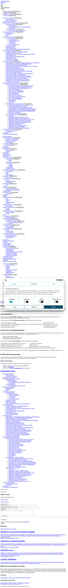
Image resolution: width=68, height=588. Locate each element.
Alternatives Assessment (11, 45)
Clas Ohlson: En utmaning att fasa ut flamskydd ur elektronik (18, 77)
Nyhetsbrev (13, 582)
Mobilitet (8, 209)
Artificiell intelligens (7, 136)
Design (7, 230)
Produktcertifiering (10, 249)
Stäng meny (7, 7)
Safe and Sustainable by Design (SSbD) (16, 30)
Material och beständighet (8, 197)
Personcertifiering (9, 250)
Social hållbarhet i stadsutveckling (13, 219)
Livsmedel (5, 194)
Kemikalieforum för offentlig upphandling (14, 103)
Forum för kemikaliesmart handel (13, 84)
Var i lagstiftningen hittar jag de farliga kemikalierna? (19, 26)
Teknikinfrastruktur (7, 243)
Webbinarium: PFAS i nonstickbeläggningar (17, 125)
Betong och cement (10, 150)
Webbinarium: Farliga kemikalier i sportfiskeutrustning (19, 122)
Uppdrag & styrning (10, 265)
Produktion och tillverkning (9, 211)
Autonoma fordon (9, 171)
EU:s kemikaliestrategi (10, 29)
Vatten (7, 184)
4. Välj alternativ (11, 43)
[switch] (26, 302)
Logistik (7, 208)
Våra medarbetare (9, 277)
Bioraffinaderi (6, 143)
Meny (2, 7)
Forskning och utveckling (8, 240)
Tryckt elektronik (9, 142)
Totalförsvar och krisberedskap (9, 233)
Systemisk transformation (8, 228)
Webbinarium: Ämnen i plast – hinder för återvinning (19, 120)
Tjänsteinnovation (9, 232)
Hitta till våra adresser (14, 577)
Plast (7, 198)
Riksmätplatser (9, 206)
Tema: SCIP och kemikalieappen (15, 98)
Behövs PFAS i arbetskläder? (14, 112)
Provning (5, 242)
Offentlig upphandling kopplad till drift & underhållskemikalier (21, 111)
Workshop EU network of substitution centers (18, 117)
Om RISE (5, 15)
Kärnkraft (10, 163)
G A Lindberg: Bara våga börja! (12, 81)
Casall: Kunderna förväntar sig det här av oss (15, 69)
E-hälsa (7, 180)
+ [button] (13, 373)
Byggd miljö (5, 148)
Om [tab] (54, 284)
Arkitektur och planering (11, 221)
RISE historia (8, 273)
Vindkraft (10, 166)
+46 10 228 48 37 (4, 499)
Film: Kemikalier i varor (11, 55)
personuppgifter (26, 521)
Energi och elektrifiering (8, 157)
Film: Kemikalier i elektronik (12, 58)
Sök (1, 4)
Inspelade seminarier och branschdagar (11, 83)
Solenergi (10, 165)
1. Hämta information (12, 39)
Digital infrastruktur (7, 154)
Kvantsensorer (9, 193)
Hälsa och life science (7, 178)
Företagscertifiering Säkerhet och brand (14, 251)
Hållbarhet (8, 267)
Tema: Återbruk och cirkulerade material (16, 96)
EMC (7, 173)
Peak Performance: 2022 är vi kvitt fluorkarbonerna (16, 78)
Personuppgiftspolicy (5, 584)
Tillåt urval (34, 307)
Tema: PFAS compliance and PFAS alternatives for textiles (20, 85)
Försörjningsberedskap (10, 236)
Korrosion (8, 203)
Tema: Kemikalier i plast (13, 93)
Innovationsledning (10, 227)
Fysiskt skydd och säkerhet (11, 235)
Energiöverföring (9, 167)
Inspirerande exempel (7, 61)
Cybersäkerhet (6, 152)
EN (2, 3)
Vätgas (9, 161)
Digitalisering (6, 156)
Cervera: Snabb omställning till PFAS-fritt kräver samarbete (18, 75)
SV (1, 3)
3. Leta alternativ (12, 42)
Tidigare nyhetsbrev (10, 19)
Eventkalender (26, 582)
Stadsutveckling (6, 218)
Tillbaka (2, 8)
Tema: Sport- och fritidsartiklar (14, 97)
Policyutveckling (6, 244)
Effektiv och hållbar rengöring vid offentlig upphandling (20, 107)
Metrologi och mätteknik (8, 204)
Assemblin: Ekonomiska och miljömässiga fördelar (16, 65)
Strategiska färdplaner (7, 257)
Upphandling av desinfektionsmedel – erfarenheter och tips (20, 105)
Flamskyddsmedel (9, 33)
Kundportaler (3, 2)
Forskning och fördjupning (8, 245)
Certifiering (5, 246)
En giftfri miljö (9, 131)
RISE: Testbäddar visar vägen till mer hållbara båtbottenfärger (19, 63)
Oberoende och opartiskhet (11, 269)
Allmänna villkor (13, 584)
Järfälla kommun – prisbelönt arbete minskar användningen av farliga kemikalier (22, 62)
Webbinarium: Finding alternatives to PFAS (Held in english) (21, 119)
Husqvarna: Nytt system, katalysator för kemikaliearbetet (18, 80)
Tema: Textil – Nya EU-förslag (15, 95)
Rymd (4, 214)
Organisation (8, 271)
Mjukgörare (8, 34)
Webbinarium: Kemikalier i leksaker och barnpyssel (19, 118)
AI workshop (11, 116)
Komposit (8, 199)
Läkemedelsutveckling (10, 181)
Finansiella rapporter (10, 272)
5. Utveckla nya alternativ (13, 44)
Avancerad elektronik (7, 137)
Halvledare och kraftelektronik (12, 139)
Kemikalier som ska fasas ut (9, 31)
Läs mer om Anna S (5, 501)
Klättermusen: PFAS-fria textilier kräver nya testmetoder (17, 79)
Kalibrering (5, 260)
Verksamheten (6, 263)
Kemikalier (5, 187)
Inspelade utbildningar (7, 50)
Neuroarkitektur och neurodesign (15, 222)
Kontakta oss (6, 132)
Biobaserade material (10, 202)
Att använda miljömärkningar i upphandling (17, 106)
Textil (7, 201)
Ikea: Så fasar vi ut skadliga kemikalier (14, 72)
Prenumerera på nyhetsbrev (11, 20)
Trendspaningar (20, 582)
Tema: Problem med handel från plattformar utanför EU (20, 87)
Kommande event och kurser (9, 21)
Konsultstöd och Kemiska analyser (10, 134)
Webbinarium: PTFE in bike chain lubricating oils (18, 128)
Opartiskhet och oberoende (11, 254)
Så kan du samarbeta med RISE (9, 261)
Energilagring (9, 158)
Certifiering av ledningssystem (12, 248)
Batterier (10, 160)
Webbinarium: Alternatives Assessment (16, 126)
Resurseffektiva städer (10, 217)
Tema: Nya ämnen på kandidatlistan (16, 91)
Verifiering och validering (11, 253)
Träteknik (8, 151)
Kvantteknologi (6, 192)
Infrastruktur (5, 183)
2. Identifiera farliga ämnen (14, 40)
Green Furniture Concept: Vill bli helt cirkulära (15, 74)
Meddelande (3, 509)
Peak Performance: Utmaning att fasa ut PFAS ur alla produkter (19, 71)
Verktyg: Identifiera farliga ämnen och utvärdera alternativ (18, 49)
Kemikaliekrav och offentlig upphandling (17, 113)
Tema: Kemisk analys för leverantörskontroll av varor (19, 88)
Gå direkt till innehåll (5, 1)
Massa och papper (9, 177)
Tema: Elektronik (12, 100)
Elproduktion (8, 162)
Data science (5, 153)
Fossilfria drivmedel (10, 145)
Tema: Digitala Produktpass (14, 89)
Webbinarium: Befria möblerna (14, 124)
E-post (2, 505)
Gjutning (8, 213)
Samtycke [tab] (14, 284)
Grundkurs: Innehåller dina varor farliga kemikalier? (17, 51)
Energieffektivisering (10, 168)
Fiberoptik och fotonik (10, 141)
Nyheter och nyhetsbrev (8, 18)
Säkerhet (7, 268)
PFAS (7, 35)
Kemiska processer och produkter (13, 189)
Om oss (2, 577)
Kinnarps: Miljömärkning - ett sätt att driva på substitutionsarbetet (19, 73)
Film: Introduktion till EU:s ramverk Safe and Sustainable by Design (20, 54)
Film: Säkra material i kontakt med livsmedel (15, 56)
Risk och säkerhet (9, 237)
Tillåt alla (53, 307)
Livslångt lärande (9, 231)
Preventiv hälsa (9, 223)
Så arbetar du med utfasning (9, 36)
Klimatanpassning (7, 191)
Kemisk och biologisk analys (12, 188)
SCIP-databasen (11, 28)
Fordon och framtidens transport (10, 169)
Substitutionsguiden (10, 38)
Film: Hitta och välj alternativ (12, 60)
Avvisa (14, 307)
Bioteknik (5, 146)
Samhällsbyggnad (7, 216)
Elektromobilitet (9, 174)
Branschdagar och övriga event (12, 114)
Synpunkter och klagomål (11, 255)
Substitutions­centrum (7, 11)
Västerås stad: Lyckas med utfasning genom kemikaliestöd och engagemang (22, 66)
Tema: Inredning (11, 101)
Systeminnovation (7, 225)
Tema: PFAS (11, 102)
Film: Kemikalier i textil (11, 57)
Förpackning (5, 176)
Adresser (8, 276)
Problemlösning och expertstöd (9, 259)
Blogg (10, 582)
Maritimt (5, 196)
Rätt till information (12, 25)
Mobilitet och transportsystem (9, 207)
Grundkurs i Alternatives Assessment (13, 53)
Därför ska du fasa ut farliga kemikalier (11, 23)
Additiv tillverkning (10, 212)
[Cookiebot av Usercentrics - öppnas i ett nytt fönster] (57, 280)
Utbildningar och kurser (8, 256)
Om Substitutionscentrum (8, 129)
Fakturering (21, 577)
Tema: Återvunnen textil (13, 94)
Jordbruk (5, 186)
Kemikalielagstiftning (10, 24)
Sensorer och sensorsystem (11, 140)
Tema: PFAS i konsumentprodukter (15, 90)
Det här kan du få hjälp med (12, 130)
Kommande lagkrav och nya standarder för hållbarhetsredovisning (22, 109)
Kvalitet (7, 266)
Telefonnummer (4, 506)
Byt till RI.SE (3, 302)
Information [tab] (34, 284)
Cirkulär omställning (10, 226)
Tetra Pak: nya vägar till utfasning (13, 67)
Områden (5, 12)
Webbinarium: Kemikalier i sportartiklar (16, 123)
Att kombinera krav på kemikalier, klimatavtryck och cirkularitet (21, 108)
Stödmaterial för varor (10, 46)
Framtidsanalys (6, 239)
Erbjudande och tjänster (8, 14)
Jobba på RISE (27, 577)
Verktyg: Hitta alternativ (11, 48)
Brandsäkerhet (6, 147)
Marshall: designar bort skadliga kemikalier (15, 68)
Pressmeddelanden (4, 582)
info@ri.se (19, 584)
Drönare (7, 172)
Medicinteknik (9, 182)
